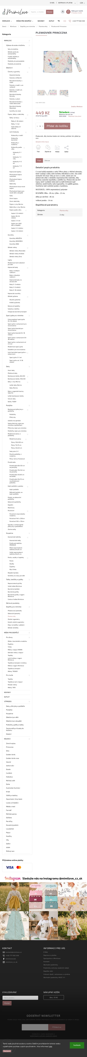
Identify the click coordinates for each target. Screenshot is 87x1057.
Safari (8, 844)
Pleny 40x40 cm (16, 448)
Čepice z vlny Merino (16, 204)
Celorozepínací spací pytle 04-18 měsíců (16, 320)
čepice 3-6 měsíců (17, 231)
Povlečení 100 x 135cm (17, 521)
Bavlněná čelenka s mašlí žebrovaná (16, 102)
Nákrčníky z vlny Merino (17, 207)
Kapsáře (10, 505)
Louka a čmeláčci (12, 803)
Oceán (8, 769)
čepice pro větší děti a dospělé (16, 224)
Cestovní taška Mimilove (16, 599)
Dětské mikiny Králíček (17, 253)
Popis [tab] (39, 160)
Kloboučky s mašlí (17, 135)
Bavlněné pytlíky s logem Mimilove (16, 595)
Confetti (9, 773)
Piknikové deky (12, 373)
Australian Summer (13, 788)
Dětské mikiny (12, 247)
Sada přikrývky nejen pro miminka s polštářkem (16, 424)
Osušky (12, 564)
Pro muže (9, 675)
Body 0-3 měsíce (15, 284)
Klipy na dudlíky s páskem (16, 625)
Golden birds (10, 754)
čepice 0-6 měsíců (17, 213)
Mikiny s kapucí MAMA (15, 650)
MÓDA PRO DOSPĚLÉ (11, 632)
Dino (7, 751)
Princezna (9, 747)
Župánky (12, 566)
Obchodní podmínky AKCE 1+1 (54, 977)
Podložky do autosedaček (16, 61)
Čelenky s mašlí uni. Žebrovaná (16, 90)
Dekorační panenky (14, 613)
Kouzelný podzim (12, 825)
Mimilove (8, 40)
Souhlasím (77, 1045)
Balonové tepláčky (14, 306)
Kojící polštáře (14, 489)
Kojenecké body (13, 267)
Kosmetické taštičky (14, 537)
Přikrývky (13, 417)
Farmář (9, 810)
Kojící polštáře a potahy (15, 486)
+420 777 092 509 (12, 955)
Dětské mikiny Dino (16, 256)
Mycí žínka (13, 569)
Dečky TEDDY (12, 401)
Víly (7, 840)
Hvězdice (9, 777)
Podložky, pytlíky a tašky (15, 725)
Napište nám (48, 971)
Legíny (10, 260)
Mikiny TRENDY (13, 671)
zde (50, 1046)
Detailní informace (42, 142)
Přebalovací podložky (15, 611)
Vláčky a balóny (12, 795)
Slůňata (9, 818)
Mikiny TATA (12, 687)
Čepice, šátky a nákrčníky (16, 114)
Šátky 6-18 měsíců (17, 121)
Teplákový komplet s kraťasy (17, 663)
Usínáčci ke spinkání (14, 420)
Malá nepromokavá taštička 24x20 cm (16, 548)
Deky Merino (14, 388)
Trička (10, 647)
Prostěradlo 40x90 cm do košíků (17, 475)
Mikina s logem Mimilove (16, 666)
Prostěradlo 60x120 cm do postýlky (17, 466)
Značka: (76, 106)
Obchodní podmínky (51, 965)
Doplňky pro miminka (13, 607)
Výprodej (8, 701)
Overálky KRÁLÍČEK (16, 238)
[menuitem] (8, 21)
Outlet (7, 697)
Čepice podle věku (15, 210)
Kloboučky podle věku (16, 148)
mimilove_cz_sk (11, 962)
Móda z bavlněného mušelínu (17, 641)
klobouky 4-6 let (17, 162)
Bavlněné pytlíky (13, 592)
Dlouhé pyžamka (15, 300)
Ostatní (8, 734)
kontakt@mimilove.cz (14, 952)
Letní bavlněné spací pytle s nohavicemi (17, 353)
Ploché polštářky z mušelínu (16, 455)
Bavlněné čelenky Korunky (15, 95)
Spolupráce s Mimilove (52, 958)
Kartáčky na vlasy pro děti (16, 576)
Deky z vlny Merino (14, 382)
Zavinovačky (12, 529)
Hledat (49, 12)
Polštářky (13, 414)
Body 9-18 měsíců (15, 290)
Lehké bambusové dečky (16, 396)
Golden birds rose (12, 758)
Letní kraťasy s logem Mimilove (15, 659)
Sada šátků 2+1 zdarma (16, 127)
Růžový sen (10, 851)
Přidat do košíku (57, 126)
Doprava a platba (65, 3)
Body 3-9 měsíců (15, 287)
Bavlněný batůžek (14, 589)
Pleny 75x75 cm (16, 445)
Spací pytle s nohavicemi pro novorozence (17, 324)
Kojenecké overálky (14, 293)
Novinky (7, 692)
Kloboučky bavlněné (14, 139)
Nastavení (7, 1051)
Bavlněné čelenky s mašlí (16, 81)
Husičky (9, 836)
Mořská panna (11, 814)
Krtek (8, 792)
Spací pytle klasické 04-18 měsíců (16, 334)
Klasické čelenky (15, 75)
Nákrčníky (13, 184)
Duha (8, 784)
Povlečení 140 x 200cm (17, 518)
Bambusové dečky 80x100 (16, 376)
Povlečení (11, 510)
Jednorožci (10, 766)
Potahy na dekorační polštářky (14, 498)
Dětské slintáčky (13, 628)
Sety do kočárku (13, 49)
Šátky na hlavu (14, 118)
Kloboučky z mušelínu (15, 143)
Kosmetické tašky (15, 540)
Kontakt (47, 961)
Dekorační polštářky (14, 502)
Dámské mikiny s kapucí (15, 652)
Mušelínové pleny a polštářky (14, 434)
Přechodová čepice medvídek (16, 175)
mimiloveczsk (11, 959)
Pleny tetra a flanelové (17, 459)
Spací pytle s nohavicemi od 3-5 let (17, 343)
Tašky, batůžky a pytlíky (14, 579)
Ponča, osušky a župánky (16, 557)
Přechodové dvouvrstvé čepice (17, 187)
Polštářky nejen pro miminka (17, 431)
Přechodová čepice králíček (16, 180)
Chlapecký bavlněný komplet (17, 312)
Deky (8, 366)
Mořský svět (10, 780)
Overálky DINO (14, 244)
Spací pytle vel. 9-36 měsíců (16, 361)
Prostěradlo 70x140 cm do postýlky (17, 471)
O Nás (52, 3)
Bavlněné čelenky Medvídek (15, 107)
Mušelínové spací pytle (15, 347)
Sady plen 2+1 (14, 451)
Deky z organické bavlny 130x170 (16, 392)
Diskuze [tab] (47, 160)
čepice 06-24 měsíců (15, 217)
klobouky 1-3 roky (17, 158)
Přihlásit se (56, 1027)
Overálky (11, 235)
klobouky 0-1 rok (17, 153)
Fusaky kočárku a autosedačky (13, 57)
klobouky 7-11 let (17, 167)
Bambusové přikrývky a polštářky (15, 410)
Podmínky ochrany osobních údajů (56, 968)
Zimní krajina (10, 743)
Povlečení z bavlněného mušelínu (17, 514)
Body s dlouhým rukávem (15, 276)
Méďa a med (10, 806)
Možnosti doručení (74, 116)
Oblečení (9, 68)
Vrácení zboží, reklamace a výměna (57, 974)
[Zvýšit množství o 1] (42, 126)
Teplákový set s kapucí (15, 682)
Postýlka (9, 405)
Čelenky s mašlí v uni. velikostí (16, 86)
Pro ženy (9, 637)
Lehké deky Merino (16, 385)
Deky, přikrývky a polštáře (15, 706)
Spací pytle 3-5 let (16, 357)
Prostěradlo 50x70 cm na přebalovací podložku (17, 480)
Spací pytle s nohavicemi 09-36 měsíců (17, 338)
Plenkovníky (12, 616)
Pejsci (8, 832)
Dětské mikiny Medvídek (17, 251)
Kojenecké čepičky (15, 172)
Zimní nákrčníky (15, 201)
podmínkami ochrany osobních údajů (43, 1036)
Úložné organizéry (14, 619)
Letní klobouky (14, 132)
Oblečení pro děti (12, 717)
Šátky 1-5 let (15, 124)
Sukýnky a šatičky (13, 309)
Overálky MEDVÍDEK (16, 241)
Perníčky (9, 821)
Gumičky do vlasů (15, 111)
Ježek (8, 847)
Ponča (11, 561)
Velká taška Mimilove (15, 586)
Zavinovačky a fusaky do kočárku (15, 729)
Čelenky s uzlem (15, 99)
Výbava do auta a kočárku (15, 45)
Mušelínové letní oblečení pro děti (16, 263)
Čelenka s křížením (16, 78)
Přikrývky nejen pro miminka (17, 428)
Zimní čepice (14, 198)
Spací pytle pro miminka (14, 315)
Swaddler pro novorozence (16, 349)
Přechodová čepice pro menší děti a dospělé (17, 192)
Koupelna (9, 533)
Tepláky (10, 655)
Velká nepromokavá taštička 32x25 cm (16, 553)
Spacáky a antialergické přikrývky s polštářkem (15, 525)
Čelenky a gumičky (14, 71)
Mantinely (11, 508)
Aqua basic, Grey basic (14, 799)
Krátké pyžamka (15, 302)
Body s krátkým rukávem (15, 271)
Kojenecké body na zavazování (16, 280)
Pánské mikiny (12, 685)
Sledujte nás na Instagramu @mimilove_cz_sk (52, 878)
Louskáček (10, 829)
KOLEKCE (7, 739)
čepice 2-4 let (15, 221)
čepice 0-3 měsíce (17, 228)
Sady (11, 195)
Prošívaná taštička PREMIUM (16, 544)
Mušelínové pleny (15, 439)
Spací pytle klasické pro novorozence (15, 329)
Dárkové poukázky (12, 603)
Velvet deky (12, 399)
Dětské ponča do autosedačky (13, 52)
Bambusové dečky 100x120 (16, 379)
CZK (81, 3)
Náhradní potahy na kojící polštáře (16, 493)
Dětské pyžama (13, 296)
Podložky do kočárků (14, 64)
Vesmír (8, 762)
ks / (54, 997)
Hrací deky (11, 370)
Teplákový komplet (14, 668)
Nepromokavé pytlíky (15, 583)
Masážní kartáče (13, 573)
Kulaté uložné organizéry (16, 622)
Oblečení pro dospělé (14, 721)
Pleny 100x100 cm (17, 442)
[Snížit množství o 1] (37, 126)
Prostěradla (12, 462)
